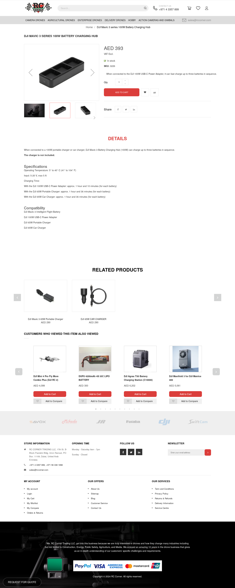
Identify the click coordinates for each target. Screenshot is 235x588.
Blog (93, 498)
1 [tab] (96, 409)
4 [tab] (110, 409)
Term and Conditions (164, 488)
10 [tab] (139, 409)
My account (32, 488)
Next (216, 371)
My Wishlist (32, 503)
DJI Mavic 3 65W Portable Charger (45, 319)
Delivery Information (164, 503)
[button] (30, 72)
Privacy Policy (161, 493)
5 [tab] (115, 409)
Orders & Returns (35, 512)
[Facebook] (118, 109)
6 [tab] (119, 409)
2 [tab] (100, 409)
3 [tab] (105, 409)
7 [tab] (124, 409)
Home (89, 27)
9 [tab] (134, 409)
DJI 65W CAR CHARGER (93, 319)
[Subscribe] (208, 452)
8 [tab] (129, 409)
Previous (18, 371)
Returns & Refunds (163, 498)
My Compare (33, 507)
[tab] (117, 138)
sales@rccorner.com (199, 20)
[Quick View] (64, 305)
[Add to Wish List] (145, 92)
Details (117, 138)
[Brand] (37, 423)
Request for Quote (22, 582)
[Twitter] (126, 109)
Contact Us (96, 507)
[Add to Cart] (64, 286)
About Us (95, 488)
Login (29, 493)
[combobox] (103, 8)
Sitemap (95, 493)
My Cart (30, 498)
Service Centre (162, 507)
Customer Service (99, 503)
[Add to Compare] (155, 92)
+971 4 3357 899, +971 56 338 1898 (46, 464)
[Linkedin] (134, 109)
